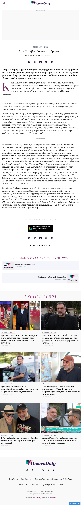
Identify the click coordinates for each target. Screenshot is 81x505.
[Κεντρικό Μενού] (4, 3)
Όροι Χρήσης (26, 479)
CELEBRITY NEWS (40, 47)
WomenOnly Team (33, 56)
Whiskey (52, 497)
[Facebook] (29, 62)
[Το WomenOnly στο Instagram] (32, 471)
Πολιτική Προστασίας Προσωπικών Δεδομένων (53, 479)
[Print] (52, 62)
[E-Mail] (46, 62)
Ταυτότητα (13, 479)
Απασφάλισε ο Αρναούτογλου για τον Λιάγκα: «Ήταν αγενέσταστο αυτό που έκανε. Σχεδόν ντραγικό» (59, 440)
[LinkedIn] (40, 62)
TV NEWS (45, 384)
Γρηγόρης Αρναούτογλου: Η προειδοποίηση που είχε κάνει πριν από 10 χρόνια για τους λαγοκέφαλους (19, 389)
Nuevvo (37, 497)
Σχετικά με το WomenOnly (52, 484)
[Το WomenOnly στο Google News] (48, 471)
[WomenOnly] (40, 3)
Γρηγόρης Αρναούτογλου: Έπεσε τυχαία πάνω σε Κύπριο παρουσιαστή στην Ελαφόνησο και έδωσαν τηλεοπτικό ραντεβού (19, 339)
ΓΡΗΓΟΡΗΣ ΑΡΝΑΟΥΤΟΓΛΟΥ (41, 245)
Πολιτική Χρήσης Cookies (28, 484)
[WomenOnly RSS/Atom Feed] (53, 471)
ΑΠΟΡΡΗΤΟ (75, 503)
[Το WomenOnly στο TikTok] (37, 471)
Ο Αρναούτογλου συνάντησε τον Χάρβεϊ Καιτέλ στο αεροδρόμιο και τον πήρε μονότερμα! (19, 440)
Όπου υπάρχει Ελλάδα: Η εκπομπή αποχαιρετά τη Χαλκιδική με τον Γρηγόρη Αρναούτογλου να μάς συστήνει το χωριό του (61, 390)
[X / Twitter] (34, 62)
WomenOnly (40, 463)
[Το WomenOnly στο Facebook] (27, 471)
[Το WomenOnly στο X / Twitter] (43, 471)
